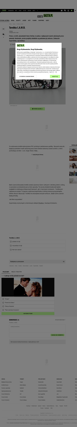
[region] (38, 61)
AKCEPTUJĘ (55, 76)
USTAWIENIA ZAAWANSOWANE (26, 76)
